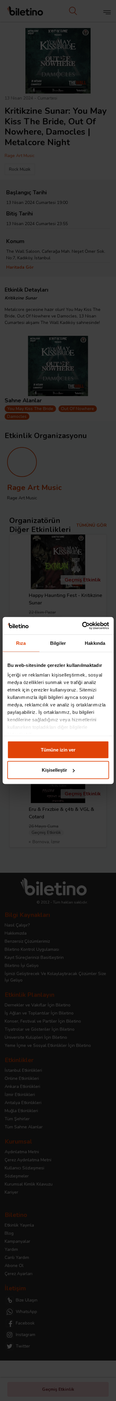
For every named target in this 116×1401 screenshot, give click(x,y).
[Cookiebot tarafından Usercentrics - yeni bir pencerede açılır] (82, 626)
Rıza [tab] (21, 642)
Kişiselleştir (54, 770)
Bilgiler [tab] (58, 642)
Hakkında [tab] (95, 642)
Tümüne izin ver (58, 749)
